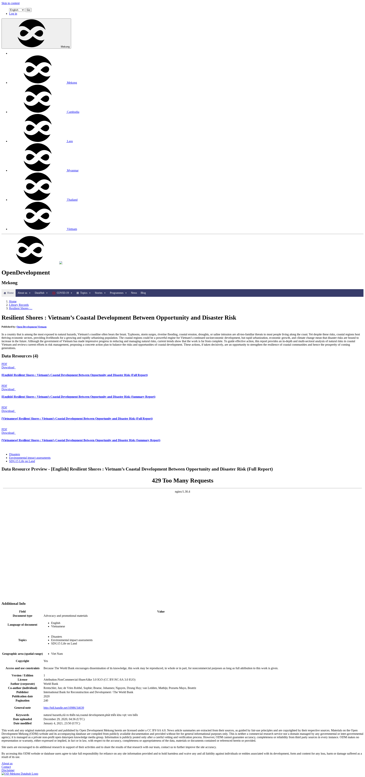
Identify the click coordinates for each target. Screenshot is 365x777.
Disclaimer (8, 770)
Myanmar (73, 170)
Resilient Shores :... (20, 308)
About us (22, 292)
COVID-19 (63, 292)
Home (10, 292)
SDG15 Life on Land (22, 461)
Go (28, 10)
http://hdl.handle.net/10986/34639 (64, 707)
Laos (70, 141)
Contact (6, 766)
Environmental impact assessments (30, 457)
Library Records (19, 304)
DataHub (39, 292)
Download (8, 367)
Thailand (72, 199)
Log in (13, 13)
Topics (83, 292)
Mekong (65, 46)
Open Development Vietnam (32, 326)
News (134, 292)
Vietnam (72, 229)
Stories (98, 292)
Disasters (14, 454)
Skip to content (11, 3)
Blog (143, 292)
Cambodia (73, 111)
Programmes (116, 292)
